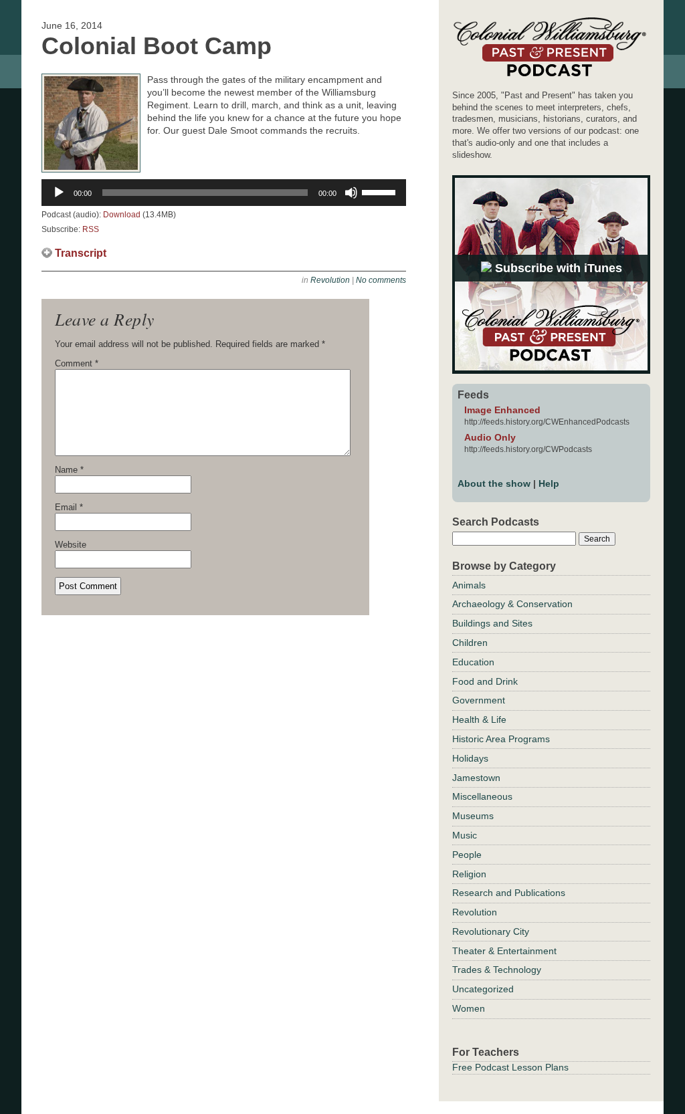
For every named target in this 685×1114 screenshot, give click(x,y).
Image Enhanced (502, 410)
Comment (76, 363)
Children (470, 642)
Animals (469, 585)
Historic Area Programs (501, 739)
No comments (381, 280)
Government (478, 700)
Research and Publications (508, 892)
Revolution (330, 280)
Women (468, 1008)
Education (473, 662)
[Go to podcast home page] (549, 76)
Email (69, 507)
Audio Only (490, 437)
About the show (494, 483)
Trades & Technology (496, 969)
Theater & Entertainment (504, 950)
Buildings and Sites (492, 623)
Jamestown (476, 777)
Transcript (80, 253)
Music (464, 835)
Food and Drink (485, 681)
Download (121, 214)
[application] (223, 192)
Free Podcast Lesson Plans (510, 1067)
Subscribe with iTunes (557, 268)
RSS (90, 229)
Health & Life (479, 719)
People (467, 854)
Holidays (470, 758)
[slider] (380, 191)
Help (549, 483)
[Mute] (351, 192)
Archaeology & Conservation (512, 603)
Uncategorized (483, 989)
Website (70, 545)
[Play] (59, 192)
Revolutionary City (490, 931)
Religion (469, 874)
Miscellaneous (482, 796)
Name (69, 470)
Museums (473, 815)
